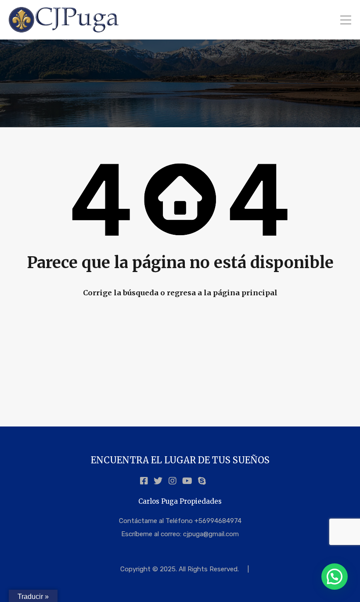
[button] (334, 576)
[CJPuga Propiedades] (64, 29)
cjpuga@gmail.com (211, 534)
